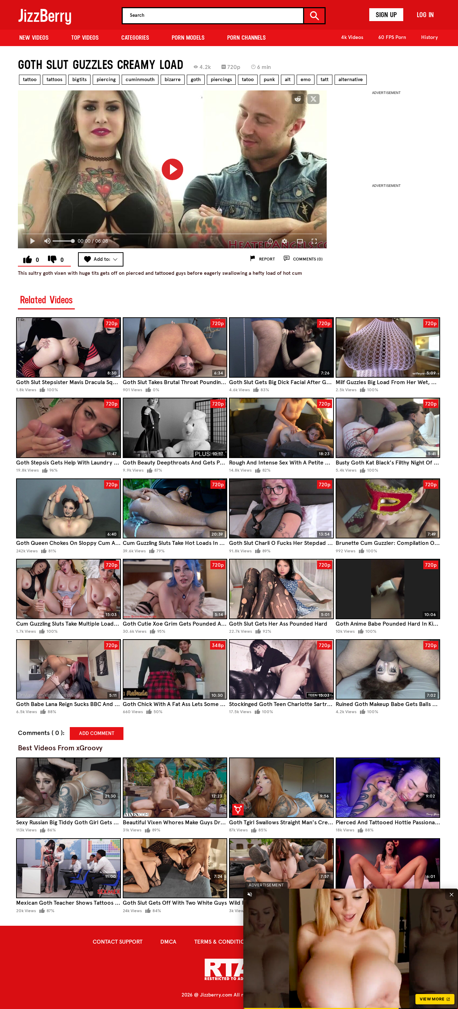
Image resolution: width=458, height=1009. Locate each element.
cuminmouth (140, 79)
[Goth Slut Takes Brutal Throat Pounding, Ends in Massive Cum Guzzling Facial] (175, 347)
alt (288, 79)
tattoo (29, 79)
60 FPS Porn (392, 37)
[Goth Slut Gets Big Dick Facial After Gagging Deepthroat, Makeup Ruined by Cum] (281, 347)
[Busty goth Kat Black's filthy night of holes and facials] (388, 428)
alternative (350, 79)
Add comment (96, 733)
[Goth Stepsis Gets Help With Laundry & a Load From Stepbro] (68, 428)
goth (196, 79)
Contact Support (117, 941)
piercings (221, 79)
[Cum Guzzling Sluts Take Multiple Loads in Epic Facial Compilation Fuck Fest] (68, 589)
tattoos (54, 79)
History (429, 37)
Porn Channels (246, 37)
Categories (135, 37)
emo (306, 79)
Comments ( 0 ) (40, 733)
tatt (324, 79)
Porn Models (188, 37)
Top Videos (85, 37)
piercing (106, 79)
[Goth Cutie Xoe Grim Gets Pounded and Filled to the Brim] (175, 589)
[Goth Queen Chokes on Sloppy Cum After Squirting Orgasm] (68, 508)
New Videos (34, 37)
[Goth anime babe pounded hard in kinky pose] (388, 589)
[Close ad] (451, 894)
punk (269, 79)
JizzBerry (45, 15)
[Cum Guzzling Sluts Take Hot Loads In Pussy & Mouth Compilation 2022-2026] (175, 508)
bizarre (173, 79)
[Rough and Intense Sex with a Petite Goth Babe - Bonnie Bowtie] (281, 428)
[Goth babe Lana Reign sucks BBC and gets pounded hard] (68, 669)
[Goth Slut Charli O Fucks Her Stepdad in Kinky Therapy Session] (281, 508)
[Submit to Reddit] (298, 99)
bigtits (79, 79)
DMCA (168, 941)
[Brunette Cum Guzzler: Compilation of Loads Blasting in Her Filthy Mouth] (388, 508)
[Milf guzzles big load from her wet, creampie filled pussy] (388, 347)
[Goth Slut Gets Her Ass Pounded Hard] (281, 589)
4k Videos (352, 37)
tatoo (248, 79)
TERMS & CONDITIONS (223, 941)
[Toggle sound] (249, 894)
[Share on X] (313, 99)
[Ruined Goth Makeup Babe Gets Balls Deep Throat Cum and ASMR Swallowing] (388, 669)
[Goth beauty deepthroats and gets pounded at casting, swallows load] (175, 428)
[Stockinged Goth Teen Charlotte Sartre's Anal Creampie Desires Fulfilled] (281, 669)
